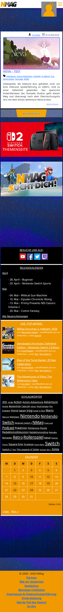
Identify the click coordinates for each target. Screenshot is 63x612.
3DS (4, 402)
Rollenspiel (33, 437)
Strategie (29, 444)
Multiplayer (15, 417)
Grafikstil (46, 76)
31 (31, 496)
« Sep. (5, 511)
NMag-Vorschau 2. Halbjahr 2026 (37, 329)
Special (37, 335)
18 (39, 483)
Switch (52, 443)
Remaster (7, 437)
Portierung (33, 428)
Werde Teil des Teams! (31, 602)
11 (39, 477)
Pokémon (21, 428)
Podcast (8, 427)
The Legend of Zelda (28, 449)
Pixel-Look (48, 423)
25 (39, 490)
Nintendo (30, 416)
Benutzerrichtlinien (31, 590)
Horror (15, 410)
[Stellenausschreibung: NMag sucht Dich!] (31, 179)
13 (56, 477)
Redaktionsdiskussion (15, 432)
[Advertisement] (31, 223)
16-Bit (10, 402)
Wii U (49, 449)
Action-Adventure (24, 76)
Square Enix (16, 444)
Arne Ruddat (27, 350)
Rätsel (47, 437)
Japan (22, 410)
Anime (5, 406)
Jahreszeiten (8, 79)
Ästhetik (37, 76)
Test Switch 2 (45, 354)
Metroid (5, 417)
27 (56, 490)
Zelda (55, 449)
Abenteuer (11, 76)
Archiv (31, 606)
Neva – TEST (11, 71)
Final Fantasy (43, 406)
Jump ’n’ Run (39, 410)
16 (23, 483)
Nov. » (15, 511)
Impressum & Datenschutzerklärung (31, 594)
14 (6, 483)
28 (6, 496)
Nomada (19, 79)
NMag (38, 422)
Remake (53, 432)
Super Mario (39, 444)
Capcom (25, 406)
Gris (52, 76)
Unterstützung (32, 598)
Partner (31, 578)
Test (36, 354)
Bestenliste (15, 406)
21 (6, 490)
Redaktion (32, 586)
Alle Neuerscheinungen (15, 316)
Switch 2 (7, 449)
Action (18, 402)
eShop (33, 406)
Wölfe (26, 79)
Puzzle (43, 428)
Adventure (51, 402)
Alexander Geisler (29, 332)
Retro (18, 437)
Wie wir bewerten (32, 582)
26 (48, 490)
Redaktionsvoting (38, 432)
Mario (50, 410)
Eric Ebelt (36, 35)
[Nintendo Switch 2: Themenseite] (31, 139)
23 (23, 490)
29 (14, 496)
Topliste (43, 449)
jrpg (30, 410)
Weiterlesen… (53, 104)
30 (23, 496)
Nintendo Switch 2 (23, 423)
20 (56, 483)
